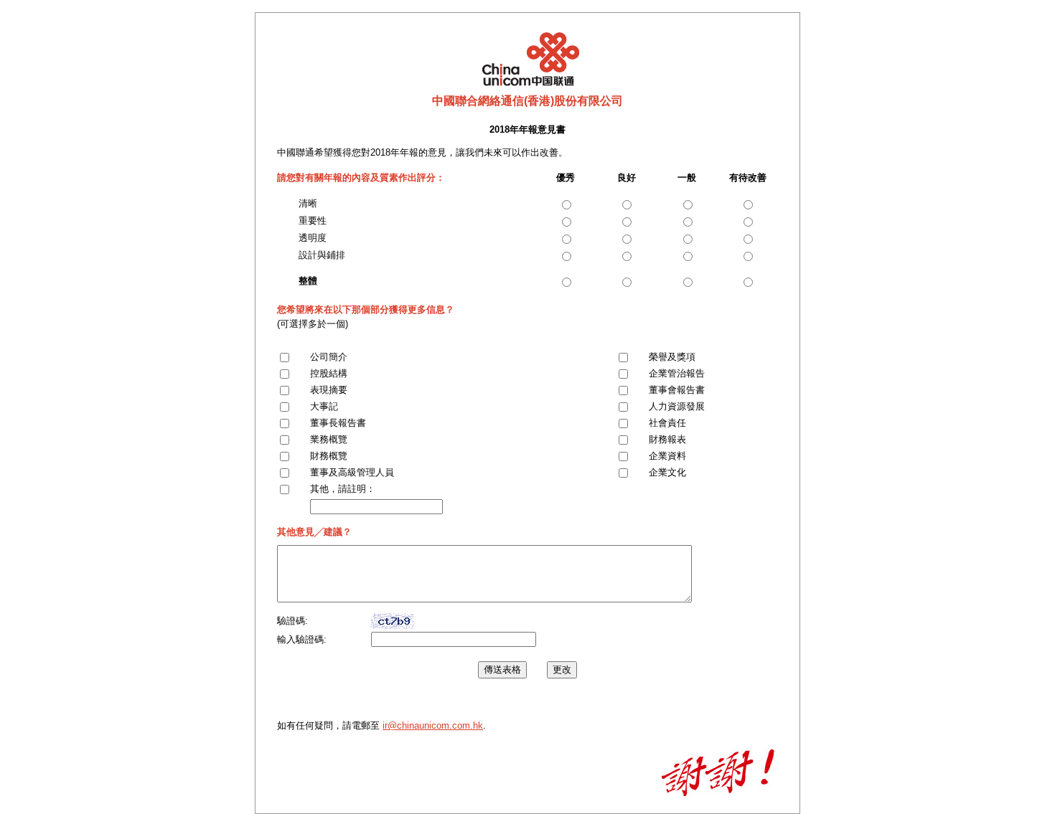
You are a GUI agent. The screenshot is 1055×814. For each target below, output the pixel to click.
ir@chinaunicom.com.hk (433, 725)
